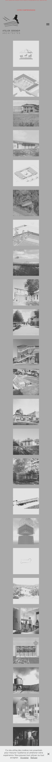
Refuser (34, 757)
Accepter (24, 757)
